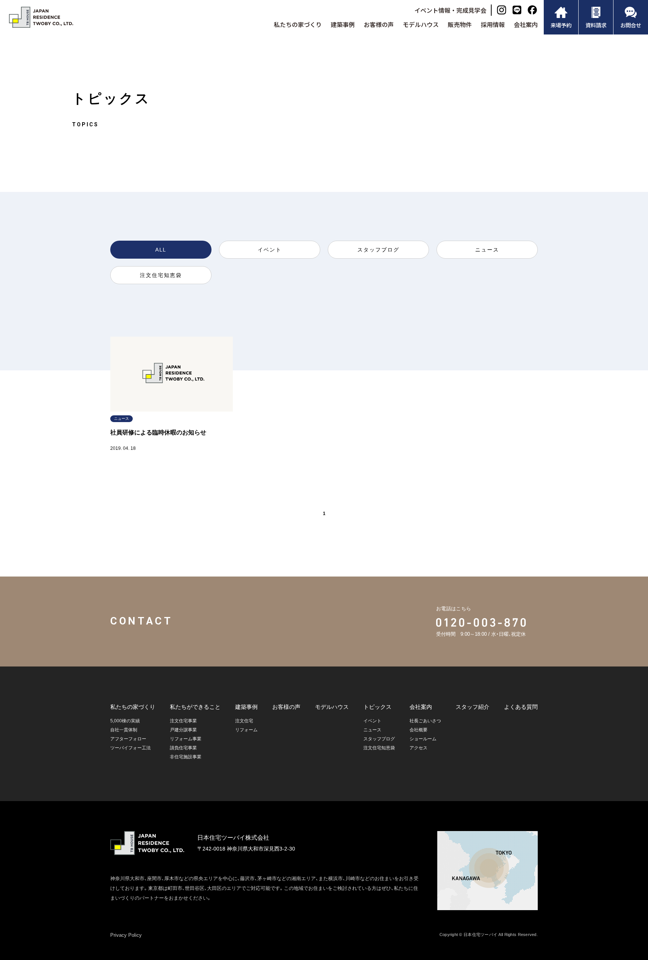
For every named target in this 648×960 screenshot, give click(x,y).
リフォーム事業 (185, 739)
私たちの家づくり (298, 24)
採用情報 (493, 24)
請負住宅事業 (183, 748)
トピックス (377, 707)
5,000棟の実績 (125, 721)
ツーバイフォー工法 (130, 748)
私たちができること (195, 707)
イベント (270, 250)
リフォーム (246, 730)
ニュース (487, 250)
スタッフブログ (378, 250)
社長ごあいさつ (425, 721)
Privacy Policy (126, 935)
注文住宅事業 (183, 721)
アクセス (419, 748)
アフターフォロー (128, 739)
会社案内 (526, 24)
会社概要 (419, 730)
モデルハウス (421, 24)
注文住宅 (244, 721)
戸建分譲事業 (183, 730)
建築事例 (343, 24)
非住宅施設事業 (185, 757)
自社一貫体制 (123, 730)
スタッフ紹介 (472, 707)
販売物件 (460, 24)
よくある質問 (521, 707)
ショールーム (423, 739)
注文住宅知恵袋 (161, 275)
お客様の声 (379, 24)
